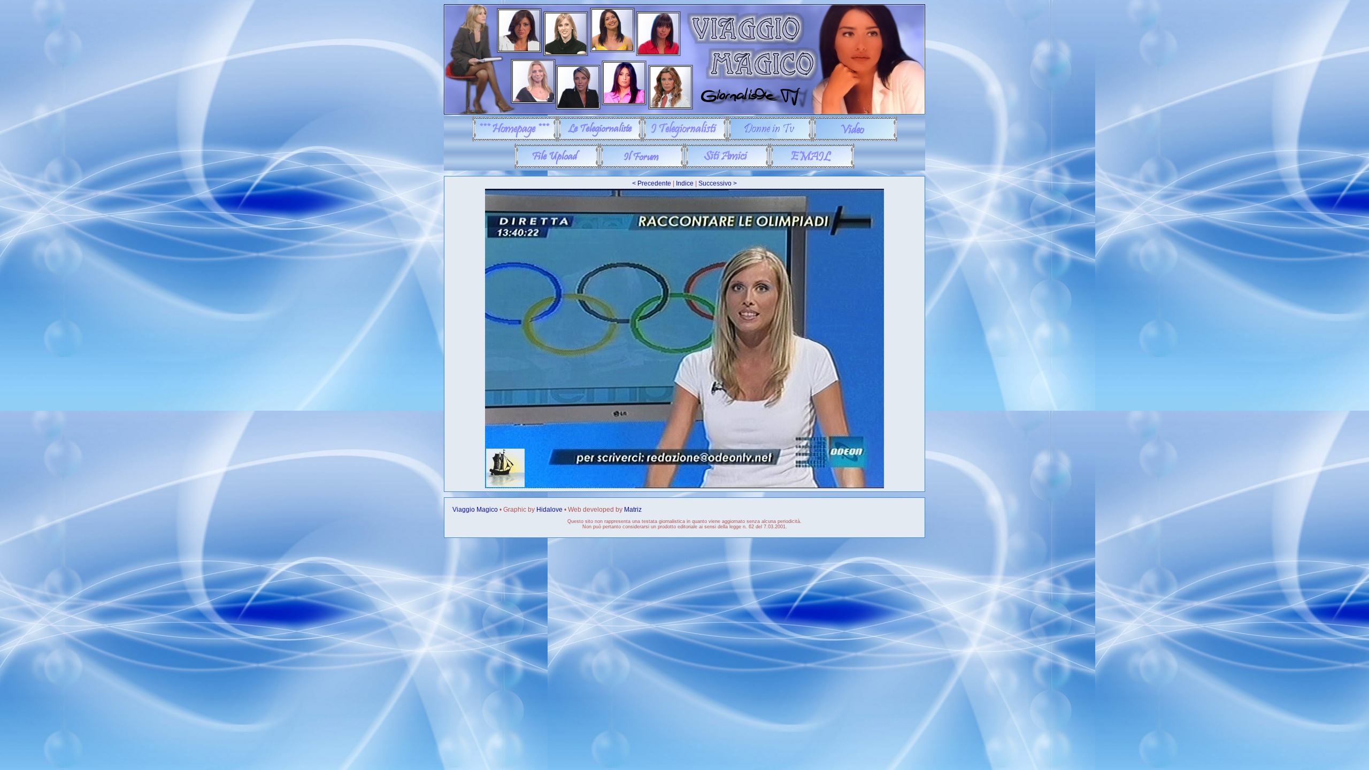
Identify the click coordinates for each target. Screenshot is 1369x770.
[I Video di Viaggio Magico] (854, 139)
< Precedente (651, 183)
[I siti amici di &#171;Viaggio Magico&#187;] (727, 167)
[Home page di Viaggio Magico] (514, 139)
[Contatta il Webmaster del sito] (812, 167)
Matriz (633, 509)
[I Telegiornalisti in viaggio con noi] (684, 139)
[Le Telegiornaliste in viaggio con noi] (599, 139)
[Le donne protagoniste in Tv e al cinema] (769, 139)
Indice (685, 183)
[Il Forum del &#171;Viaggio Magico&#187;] (641, 167)
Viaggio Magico (475, 509)
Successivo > (717, 183)
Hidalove (549, 509)
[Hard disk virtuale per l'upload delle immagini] (556, 167)
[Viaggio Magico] (684, 112)
